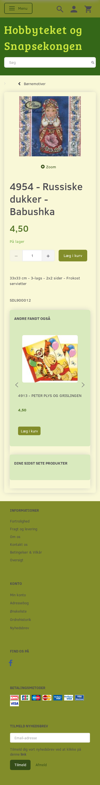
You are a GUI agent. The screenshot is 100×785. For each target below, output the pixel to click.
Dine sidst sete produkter (41, 463)
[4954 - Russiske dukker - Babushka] (50, 126)
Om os (15, 536)
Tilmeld (20, 764)
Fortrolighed (19, 521)
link (23, 754)
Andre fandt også (32, 318)
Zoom (51, 166)
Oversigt (16, 559)
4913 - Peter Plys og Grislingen (49, 395)
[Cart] (88, 8)
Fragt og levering (23, 528)
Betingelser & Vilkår (26, 552)
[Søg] (92, 62)
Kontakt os (19, 544)
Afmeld (41, 764)
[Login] (73, 8)
